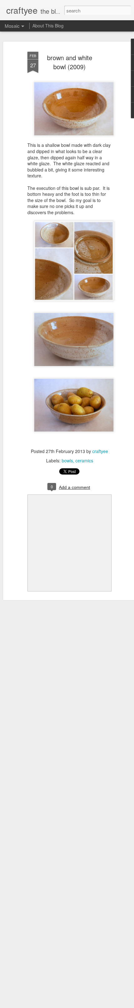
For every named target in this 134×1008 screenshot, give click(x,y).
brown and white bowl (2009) (69, 62)
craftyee (100, 451)
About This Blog (48, 25)
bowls (67, 460)
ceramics (84, 460)
